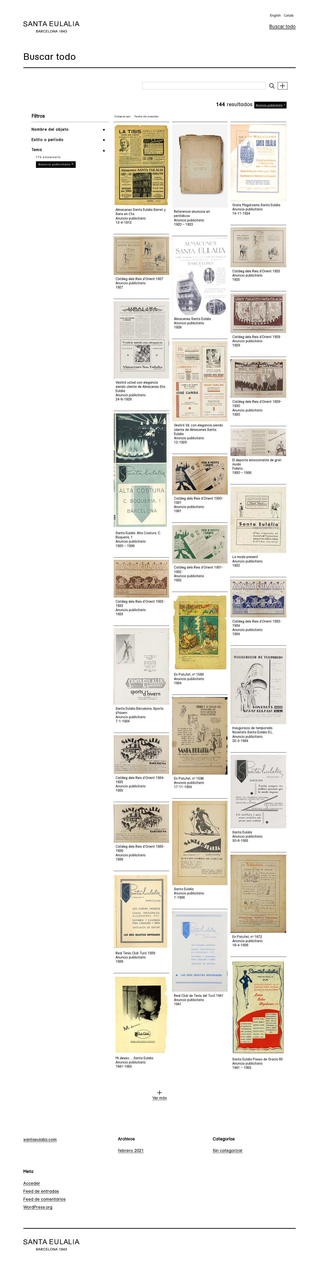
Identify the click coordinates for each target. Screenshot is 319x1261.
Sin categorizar (228, 1151)
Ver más (159, 1098)
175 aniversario (48, 157)
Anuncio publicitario (54, 164)
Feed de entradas (41, 1192)
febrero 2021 (131, 1151)
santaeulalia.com (40, 1140)
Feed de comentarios (44, 1200)
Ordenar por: (122, 116)
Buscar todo (282, 26)
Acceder (31, 1184)
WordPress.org (37, 1208)
